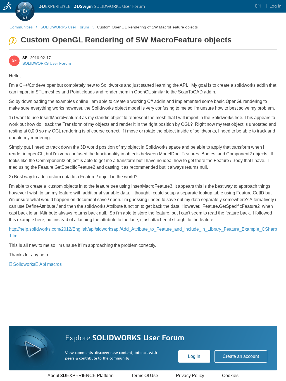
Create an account (241, 356)
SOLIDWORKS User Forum (46, 63)
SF (24, 58)
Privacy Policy (190, 375)
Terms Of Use (144, 375)
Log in (194, 356)
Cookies (230, 375)
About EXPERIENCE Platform (80, 375)
